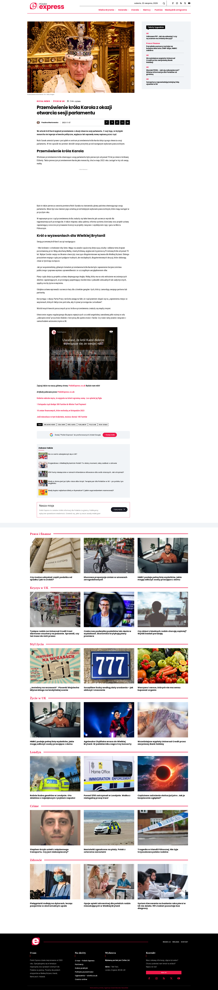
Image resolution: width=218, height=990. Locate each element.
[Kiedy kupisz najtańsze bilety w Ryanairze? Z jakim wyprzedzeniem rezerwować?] (43, 492)
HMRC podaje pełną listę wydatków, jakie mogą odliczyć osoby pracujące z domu (160, 578)
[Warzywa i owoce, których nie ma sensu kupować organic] (163, 665)
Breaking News (49, 424)
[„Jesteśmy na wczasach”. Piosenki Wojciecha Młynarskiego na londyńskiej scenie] (55, 665)
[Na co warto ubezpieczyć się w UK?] (43, 456)
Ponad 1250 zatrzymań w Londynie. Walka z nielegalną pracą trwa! (107, 796)
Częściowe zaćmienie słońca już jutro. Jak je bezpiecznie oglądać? (161, 796)
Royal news (43, 101)
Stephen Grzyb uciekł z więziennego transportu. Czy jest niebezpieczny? (49, 850)
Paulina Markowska (49, 122)
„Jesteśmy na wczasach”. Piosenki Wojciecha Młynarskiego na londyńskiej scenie (54, 688)
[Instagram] (177, 3)
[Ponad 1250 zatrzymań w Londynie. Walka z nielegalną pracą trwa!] (109, 773)
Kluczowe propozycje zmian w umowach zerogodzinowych (105, 578)
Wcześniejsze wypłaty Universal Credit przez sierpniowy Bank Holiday (160, 60)
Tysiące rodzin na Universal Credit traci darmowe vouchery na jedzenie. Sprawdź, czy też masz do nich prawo (54, 633)
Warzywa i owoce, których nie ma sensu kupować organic (159, 688)
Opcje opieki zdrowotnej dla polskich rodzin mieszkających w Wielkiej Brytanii (107, 904)
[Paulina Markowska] (39, 122)
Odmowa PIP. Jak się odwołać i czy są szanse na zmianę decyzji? (161, 37)
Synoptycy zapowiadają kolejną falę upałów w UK (162, 83)
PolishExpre (73, 385)
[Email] (122, 122)
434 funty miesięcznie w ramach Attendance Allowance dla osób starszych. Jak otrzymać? (86, 472)
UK (147, 33)
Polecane (92, 424)
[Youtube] (189, 3)
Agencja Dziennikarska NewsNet (116, 988)
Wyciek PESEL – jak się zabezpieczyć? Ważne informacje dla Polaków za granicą (162, 72)
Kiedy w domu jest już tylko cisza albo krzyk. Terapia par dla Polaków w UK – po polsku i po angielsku (85, 482)
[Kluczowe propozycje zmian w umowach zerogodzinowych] (109, 555)
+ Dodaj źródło (110, 435)
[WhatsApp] (117, 122)
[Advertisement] (83, 186)
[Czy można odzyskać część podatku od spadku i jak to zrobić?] (55, 555)
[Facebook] (173, 3)
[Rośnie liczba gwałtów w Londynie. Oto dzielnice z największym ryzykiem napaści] (55, 773)
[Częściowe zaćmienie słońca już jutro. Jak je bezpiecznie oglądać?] (163, 773)
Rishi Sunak (103, 424)
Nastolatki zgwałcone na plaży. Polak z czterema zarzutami (104, 850)
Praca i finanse (153, 43)
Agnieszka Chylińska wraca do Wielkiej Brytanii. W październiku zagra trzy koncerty (107, 742)
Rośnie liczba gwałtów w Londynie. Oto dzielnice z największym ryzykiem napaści (52, 796)
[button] (164, 3)
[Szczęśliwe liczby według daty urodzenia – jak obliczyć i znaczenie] (109, 665)
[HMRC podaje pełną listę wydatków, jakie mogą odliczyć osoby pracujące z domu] (163, 555)
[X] (185, 3)
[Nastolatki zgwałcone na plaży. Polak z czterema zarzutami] (109, 827)
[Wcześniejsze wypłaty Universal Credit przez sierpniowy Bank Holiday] (163, 719)
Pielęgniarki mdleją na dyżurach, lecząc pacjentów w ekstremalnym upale (51, 904)
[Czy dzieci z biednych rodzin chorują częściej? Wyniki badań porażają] (163, 609)
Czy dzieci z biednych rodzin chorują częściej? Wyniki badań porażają (162, 632)
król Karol (72, 424)
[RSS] (181, 3)
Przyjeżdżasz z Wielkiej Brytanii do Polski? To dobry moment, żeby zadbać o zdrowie (82, 463)
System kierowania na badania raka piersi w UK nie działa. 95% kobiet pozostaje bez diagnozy (162, 906)
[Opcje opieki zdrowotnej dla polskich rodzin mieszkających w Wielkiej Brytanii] (109, 881)
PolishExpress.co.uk (66, 392)
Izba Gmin (61, 424)
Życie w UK (59, 101)
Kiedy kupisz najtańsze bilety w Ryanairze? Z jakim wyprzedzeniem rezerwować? (81, 490)
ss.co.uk (81, 385)
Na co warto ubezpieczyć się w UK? (62, 454)
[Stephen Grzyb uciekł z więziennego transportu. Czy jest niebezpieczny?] (55, 827)
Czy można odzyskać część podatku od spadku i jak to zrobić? (51, 578)
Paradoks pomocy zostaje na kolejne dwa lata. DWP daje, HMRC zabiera (161, 48)
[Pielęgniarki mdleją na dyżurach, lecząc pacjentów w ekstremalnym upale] (55, 881)
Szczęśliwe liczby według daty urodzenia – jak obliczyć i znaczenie (108, 688)
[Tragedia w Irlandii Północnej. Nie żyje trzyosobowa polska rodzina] (163, 827)
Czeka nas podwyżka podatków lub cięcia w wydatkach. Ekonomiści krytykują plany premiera (107, 633)
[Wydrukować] (127, 122)
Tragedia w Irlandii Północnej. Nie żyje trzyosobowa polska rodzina (158, 850)
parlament (82, 424)
